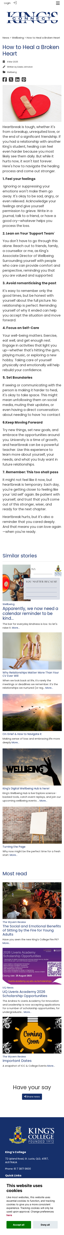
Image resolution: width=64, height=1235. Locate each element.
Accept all (18, 1224)
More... (16, 627)
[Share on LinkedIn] (17, 80)
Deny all (45, 1224)
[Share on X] (11, 80)
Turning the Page (14, 847)
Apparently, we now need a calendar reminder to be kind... (30, 613)
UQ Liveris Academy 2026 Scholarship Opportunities (25, 993)
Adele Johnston (25, 67)
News (6, 37)
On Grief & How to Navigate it (22, 734)
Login (7, 3)
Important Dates (17, 1060)
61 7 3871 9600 (22, 1168)
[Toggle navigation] (58, 3)
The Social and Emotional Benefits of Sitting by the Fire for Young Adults (32, 930)
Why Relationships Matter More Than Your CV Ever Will (31, 674)
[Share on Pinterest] (24, 80)
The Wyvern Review (14, 922)
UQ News (8, 987)
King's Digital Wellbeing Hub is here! (26, 788)
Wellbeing (18, 37)
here (9, 1215)
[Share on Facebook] (5, 80)
